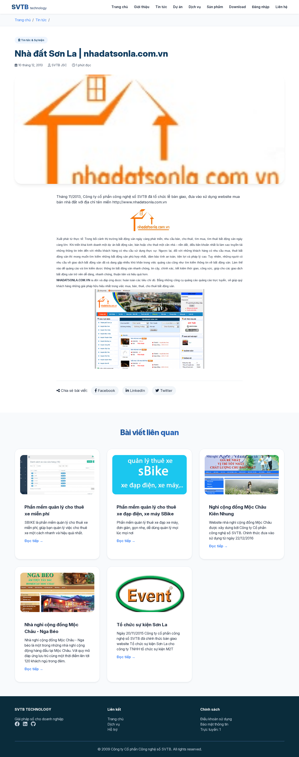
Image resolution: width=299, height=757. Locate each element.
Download (237, 7)
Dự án (178, 7)
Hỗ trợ (112, 729)
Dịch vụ (195, 7)
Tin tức (161, 7)
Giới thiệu (141, 7)
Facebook (106, 390)
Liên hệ (281, 7)
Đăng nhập (260, 7)
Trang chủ (119, 7)
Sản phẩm (215, 7)
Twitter (165, 390)
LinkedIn (137, 390)
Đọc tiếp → (34, 541)
